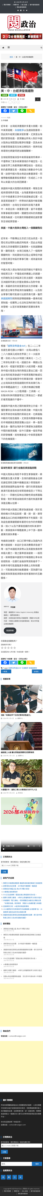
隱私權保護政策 (21, 7)
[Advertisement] (21, 1005)
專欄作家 (16, 5)
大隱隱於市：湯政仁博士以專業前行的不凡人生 (19, 790)
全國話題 (4, 95)
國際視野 (12, 95)
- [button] (10, 102)
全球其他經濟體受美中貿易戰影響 (38, 671)
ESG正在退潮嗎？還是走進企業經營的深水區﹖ (20, 895)
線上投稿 (24, 5)
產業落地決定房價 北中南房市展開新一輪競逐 (20, 886)
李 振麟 (22, 99)
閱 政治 (20, 793)
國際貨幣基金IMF (16, 345)
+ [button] (14, 102)
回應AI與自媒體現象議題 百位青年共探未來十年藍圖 (22, 976)
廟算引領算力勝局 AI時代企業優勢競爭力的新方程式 (22, 897)
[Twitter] (14, 111)
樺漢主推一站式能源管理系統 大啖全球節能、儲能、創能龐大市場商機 (7, 671)
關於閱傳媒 (7, 5)
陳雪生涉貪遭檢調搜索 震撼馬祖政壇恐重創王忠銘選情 (22, 883)
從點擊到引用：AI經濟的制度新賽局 (16, 906)
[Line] (22, 111)
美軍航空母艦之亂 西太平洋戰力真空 (16, 889)
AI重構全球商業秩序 (10, 892)
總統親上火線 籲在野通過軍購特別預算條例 (17, 752)
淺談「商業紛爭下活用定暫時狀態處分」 (16, 715)
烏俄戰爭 (19, 130)
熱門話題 (21, 95)
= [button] (18, 102)
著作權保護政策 (34, 5)
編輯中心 (20, 718)
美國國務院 (6, 298)
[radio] (2, 648)
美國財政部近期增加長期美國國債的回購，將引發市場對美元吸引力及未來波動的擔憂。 (22, 951)
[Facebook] (5, 111)
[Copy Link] (31, 111)
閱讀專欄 (10, 630)
